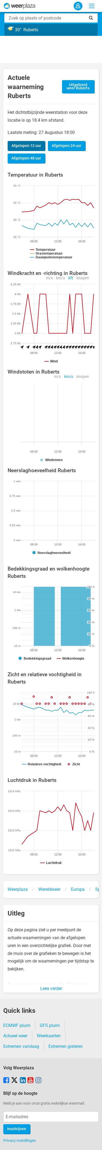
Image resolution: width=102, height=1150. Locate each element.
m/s (49, 278)
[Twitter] (14, 1081)
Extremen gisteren (65, 1046)
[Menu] (91, 6)
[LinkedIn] (23, 1081)
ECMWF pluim (16, 1025)
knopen (82, 278)
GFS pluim (50, 1025)
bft (70, 278)
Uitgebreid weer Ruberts (78, 86)
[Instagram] (38, 1081)
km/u (60, 278)
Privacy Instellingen (19, 1140)
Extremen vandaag (21, 1046)
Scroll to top (93, 1141)
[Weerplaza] (19, 6)
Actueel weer (15, 1035)
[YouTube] (30, 1081)
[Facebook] (6, 1081)
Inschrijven (16, 1129)
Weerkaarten (49, 1035)
